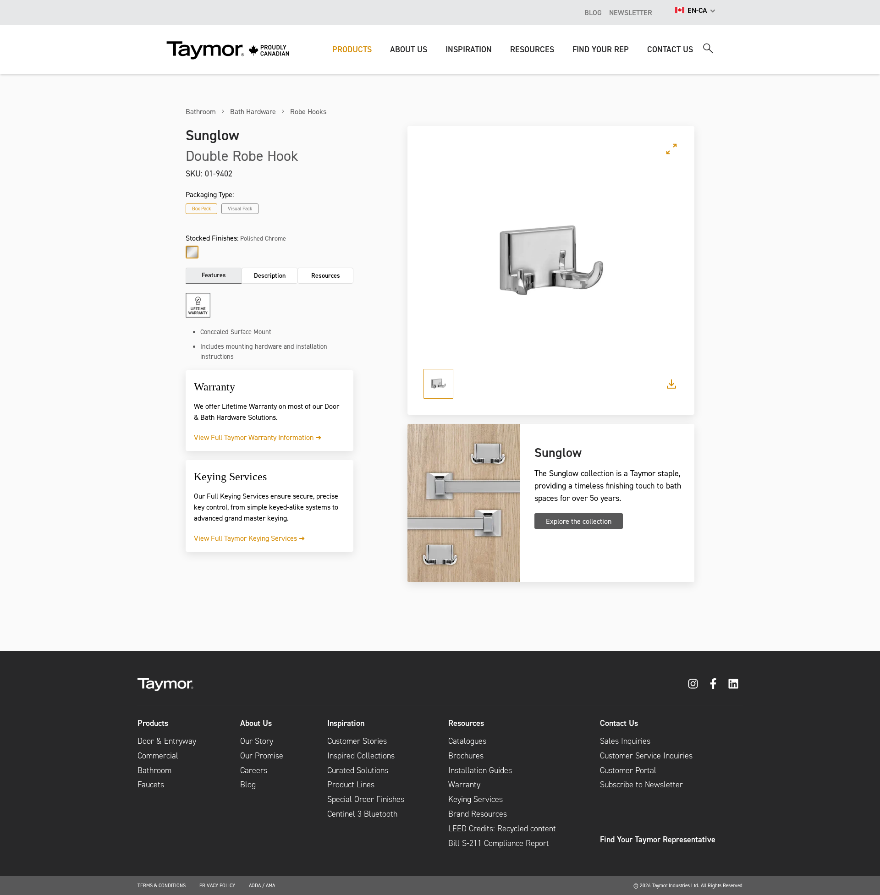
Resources (325, 275)
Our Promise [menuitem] (261, 756)
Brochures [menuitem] (466, 756)
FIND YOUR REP (600, 49)
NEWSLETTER (630, 12)
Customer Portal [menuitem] (628, 770)
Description (270, 275)
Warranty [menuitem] (464, 785)
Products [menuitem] (153, 723)
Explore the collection (578, 521)
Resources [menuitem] (466, 723)
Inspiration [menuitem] (345, 723)
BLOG (593, 12)
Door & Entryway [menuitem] (167, 741)
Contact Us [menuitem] (619, 723)
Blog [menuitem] (248, 785)
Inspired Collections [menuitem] (361, 756)
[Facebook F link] (713, 683)
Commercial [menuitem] (158, 756)
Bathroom (201, 111)
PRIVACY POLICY (217, 885)
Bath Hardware (253, 111)
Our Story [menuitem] (256, 741)
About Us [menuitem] (256, 723)
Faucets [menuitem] (151, 785)
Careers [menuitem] (253, 770)
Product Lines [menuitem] (350, 785)
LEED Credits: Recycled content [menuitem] (502, 829)
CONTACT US (670, 49)
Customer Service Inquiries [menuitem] (646, 756)
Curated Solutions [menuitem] (357, 770)
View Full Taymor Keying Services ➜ (249, 538)
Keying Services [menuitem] (475, 799)
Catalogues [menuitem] (467, 741)
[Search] (708, 48)
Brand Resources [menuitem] (477, 814)
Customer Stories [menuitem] (357, 741)
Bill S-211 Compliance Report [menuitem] (498, 843)
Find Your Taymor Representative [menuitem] (657, 840)
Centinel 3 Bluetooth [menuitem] (362, 814)
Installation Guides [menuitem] (480, 770)
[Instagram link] (693, 683)
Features (214, 275)
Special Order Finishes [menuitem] (365, 799)
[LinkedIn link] (733, 683)
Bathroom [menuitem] (154, 770)
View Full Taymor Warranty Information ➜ (257, 437)
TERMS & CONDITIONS (162, 885)
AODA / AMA (262, 885)
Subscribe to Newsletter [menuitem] (641, 785)
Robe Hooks (308, 111)
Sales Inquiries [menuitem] (625, 741)
